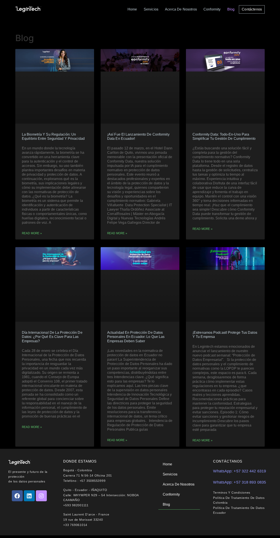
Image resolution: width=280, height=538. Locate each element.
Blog (231, 9)
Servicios (151, 9)
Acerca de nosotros (181, 9)
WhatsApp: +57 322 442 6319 (239, 471)
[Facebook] (17, 495)
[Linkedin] (29, 495)
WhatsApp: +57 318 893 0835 (239, 482)
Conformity (212, 9)
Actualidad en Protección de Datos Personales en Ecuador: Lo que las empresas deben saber (135, 337)
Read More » (32, 233)
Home (132, 9)
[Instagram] (41, 495)
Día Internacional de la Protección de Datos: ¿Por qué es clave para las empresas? (52, 337)
